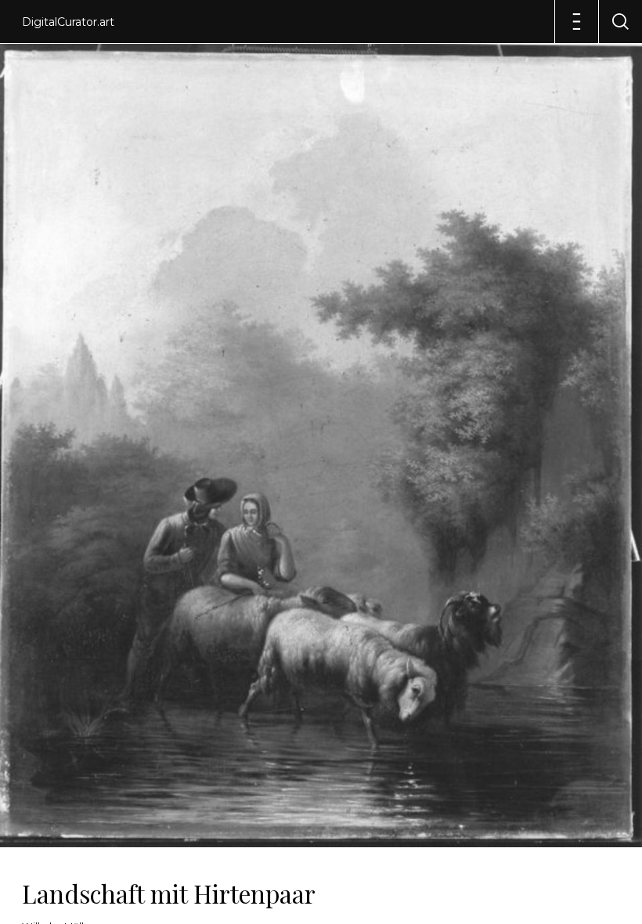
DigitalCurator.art (68, 22)
